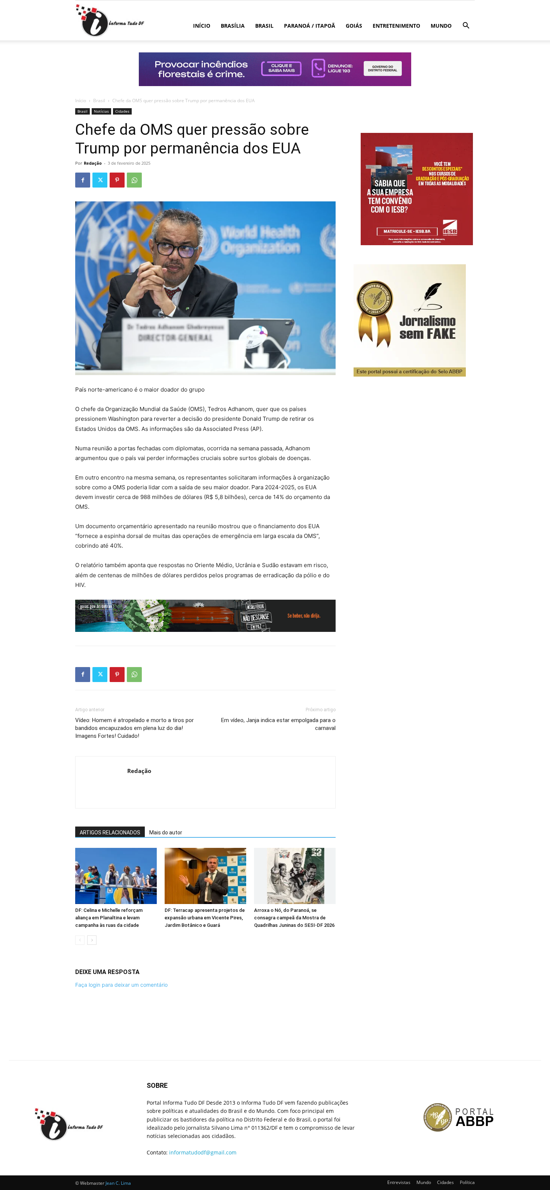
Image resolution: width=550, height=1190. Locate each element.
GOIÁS (354, 25)
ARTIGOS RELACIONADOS (110, 833)
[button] (466, 26)
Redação (93, 163)
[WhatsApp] (134, 180)
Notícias (101, 111)
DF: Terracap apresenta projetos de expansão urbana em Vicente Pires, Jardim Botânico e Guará (205, 917)
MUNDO (441, 25)
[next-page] (92, 940)
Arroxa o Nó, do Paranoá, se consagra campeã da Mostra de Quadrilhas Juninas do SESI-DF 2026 (294, 917)
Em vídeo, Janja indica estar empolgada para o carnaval (278, 724)
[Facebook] (82, 180)
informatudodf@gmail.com (202, 1152)
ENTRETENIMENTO (396, 25)
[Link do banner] (275, 69)
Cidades (122, 111)
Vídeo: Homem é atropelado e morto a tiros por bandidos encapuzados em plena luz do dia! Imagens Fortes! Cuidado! (134, 728)
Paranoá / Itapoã (309, 25)
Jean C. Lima (118, 1183)
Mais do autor (165, 833)
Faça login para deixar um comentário (121, 984)
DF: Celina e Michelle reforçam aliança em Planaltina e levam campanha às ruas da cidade (109, 917)
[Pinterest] (117, 180)
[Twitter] (99, 180)
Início (201, 25)
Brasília (233, 25)
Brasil (264, 25)
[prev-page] (80, 940)
